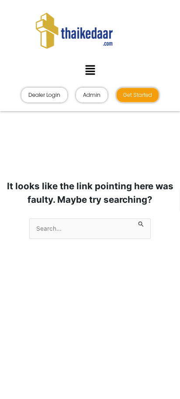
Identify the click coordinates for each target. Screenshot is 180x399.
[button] (90, 70)
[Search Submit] (141, 223)
